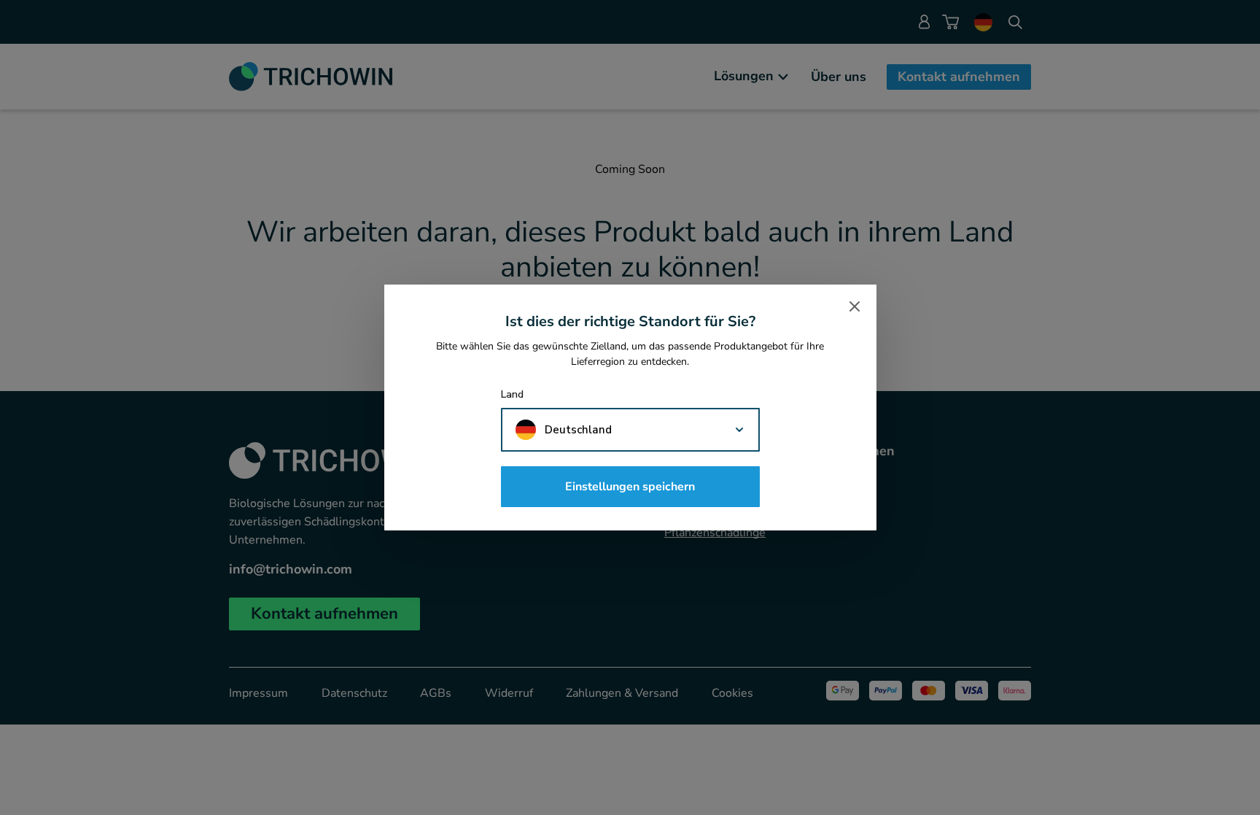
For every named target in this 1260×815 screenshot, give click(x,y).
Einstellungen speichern (630, 487)
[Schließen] (854, 306)
